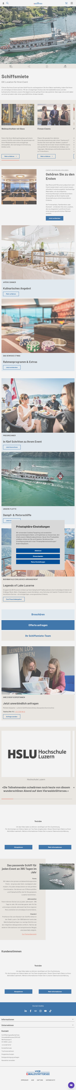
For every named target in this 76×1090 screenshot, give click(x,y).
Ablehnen (38, 551)
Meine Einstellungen (38, 562)
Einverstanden (38, 556)
